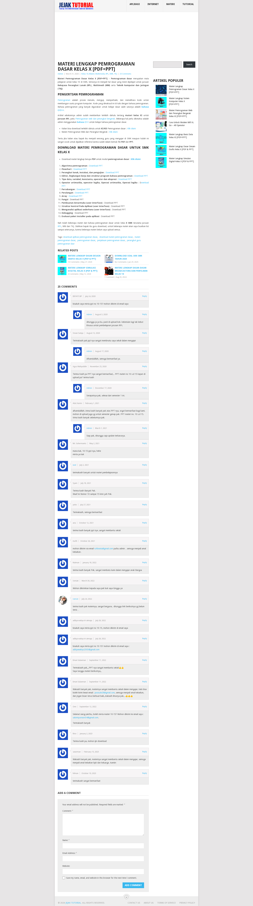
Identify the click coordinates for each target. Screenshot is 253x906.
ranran (75, 599)
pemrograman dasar (86, 240)
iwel (74, 465)
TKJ (115, 74)
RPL (107, 74)
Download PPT (96, 166)
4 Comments (73, 274)
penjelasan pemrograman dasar (111, 240)
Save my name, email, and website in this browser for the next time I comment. (101, 878)
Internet (153, 4)
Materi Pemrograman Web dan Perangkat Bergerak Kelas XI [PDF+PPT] (180, 113)
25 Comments (125, 74)
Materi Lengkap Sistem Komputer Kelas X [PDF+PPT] (179, 101)
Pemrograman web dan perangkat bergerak (95, 119)
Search (189, 64)
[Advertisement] (126, 37)
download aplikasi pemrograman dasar (80, 237)
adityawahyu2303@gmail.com (86, 649)
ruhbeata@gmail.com (103, 548)
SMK (111, 74)
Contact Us (134, 903)
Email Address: (69, 853)
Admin (60, 74)
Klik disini (131, 128)
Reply (144, 296)
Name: (65, 840)
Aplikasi (135, 4)
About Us (149, 903)
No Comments (120, 262)
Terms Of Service (166, 903)
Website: (66, 866)
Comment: (67, 810)
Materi (170, 4)
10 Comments (73, 262)
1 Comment (109, 277)
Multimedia (100, 74)
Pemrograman (64, 100)
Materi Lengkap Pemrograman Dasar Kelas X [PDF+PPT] (181, 89)
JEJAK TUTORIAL (73, 903)
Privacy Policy (187, 903)
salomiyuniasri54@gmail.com (85, 717)
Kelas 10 (84, 74)
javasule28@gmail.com (105, 692)
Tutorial (188, 4)
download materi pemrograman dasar (116, 237)
